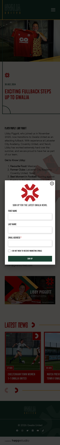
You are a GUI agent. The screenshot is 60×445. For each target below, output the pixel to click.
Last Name (12, 224)
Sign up (30, 258)
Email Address (14, 237)
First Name (12, 210)
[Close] (52, 183)
